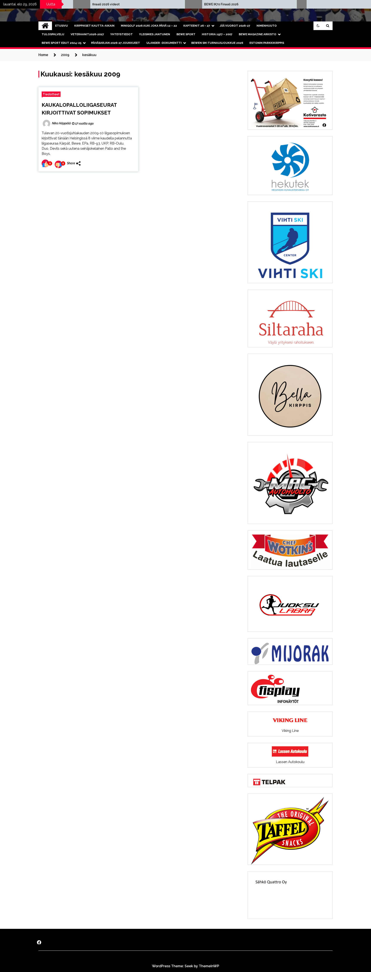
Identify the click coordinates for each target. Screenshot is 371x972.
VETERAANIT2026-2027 (87, 34)
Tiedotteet (51, 94)
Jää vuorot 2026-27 (235, 25)
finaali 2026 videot (58, 4)
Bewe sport (185, 34)
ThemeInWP (209, 966)
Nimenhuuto (267, 25)
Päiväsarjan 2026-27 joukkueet (115, 42)
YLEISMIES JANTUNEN (154, 34)
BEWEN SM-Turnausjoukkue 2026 (217, 42)
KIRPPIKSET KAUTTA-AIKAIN (94, 25)
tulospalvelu (53, 34)
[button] (318, 25)
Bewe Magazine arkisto (257, 34)
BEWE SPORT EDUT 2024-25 (61, 42)
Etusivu (61, 25)
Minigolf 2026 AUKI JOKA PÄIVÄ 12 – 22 (149, 25)
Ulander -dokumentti (164, 42)
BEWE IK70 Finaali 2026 (174, 4)
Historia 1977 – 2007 (217, 34)
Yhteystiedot (121, 34)
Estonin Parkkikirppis (266, 42)
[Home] (45, 25)
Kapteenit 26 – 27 (196, 25)
